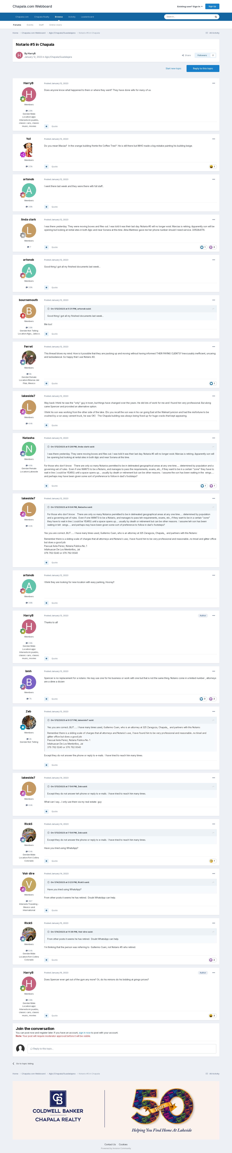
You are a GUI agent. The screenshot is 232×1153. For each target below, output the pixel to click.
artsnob (28, 179)
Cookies (123, 1144)
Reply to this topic (203, 68)
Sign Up (212, 6)
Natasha (28, 438)
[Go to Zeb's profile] (29, 722)
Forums (17, 25)
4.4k (30, 423)
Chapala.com (22, 16)
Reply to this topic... (43, 1048)
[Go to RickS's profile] (29, 835)
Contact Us (110, 1144)
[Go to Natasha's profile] (29, 449)
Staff (41, 25)
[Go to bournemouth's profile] (29, 311)
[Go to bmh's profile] (29, 682)
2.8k (30, 110)
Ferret (28, 346)
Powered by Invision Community (116, 1148)
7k (30, 698)
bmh (28, 671)
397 (30, 901)
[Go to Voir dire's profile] (29, 884)
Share (187, 55)
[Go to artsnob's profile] (29, 190)
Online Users (55, 25)
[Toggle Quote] (48, 308)
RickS (28, 824)
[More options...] (214, 83)
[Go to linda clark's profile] (29, 230)
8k (30, 374)
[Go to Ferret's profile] (29, 358)
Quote (55, 126)
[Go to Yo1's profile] (29, 150)
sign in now (85, 1032)
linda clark (28, 219)
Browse (59, 16)
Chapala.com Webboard (32, 6)
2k (30, 739)
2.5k (30, 166)
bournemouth (28, 300)
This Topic (203, 16)
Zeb (28, 711)
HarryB (32, 53)
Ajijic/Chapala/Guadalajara (58, 57)
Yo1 (28, 138)
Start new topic (173, 68)
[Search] (215, 16)
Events (30, 25)
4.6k (30, 465)
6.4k (30, 851)
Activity (71, 16)
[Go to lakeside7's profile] (29, 407)
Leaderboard (87, 16)
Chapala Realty (41, 16)
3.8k (30, 206)
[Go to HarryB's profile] (19, 55)
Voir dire (28, 873)
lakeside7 (28, 396)
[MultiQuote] (46, 126)
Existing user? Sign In (189, 6)
